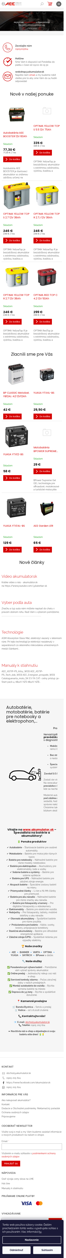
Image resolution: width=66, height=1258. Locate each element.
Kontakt (6, 1104)
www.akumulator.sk (38, 829)
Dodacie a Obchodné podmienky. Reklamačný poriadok (31, 1108)
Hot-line (6, 1183)
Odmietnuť (16, 1250)
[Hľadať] (42, 4)
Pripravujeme (8, 1116)
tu (40, 1231)
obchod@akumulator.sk (37, 1022)
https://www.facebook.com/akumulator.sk (28, 1082)
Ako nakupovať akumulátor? (16, 1100)
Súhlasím (47, 1250)
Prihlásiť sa (11, 1163)
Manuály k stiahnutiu (12, 1188)
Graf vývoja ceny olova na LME (18, 1179)
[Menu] (59, 4)
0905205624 (21, 49)
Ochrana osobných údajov (15, 1112)
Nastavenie (32, 1239)
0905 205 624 (13, 1078)
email (32, 75)
